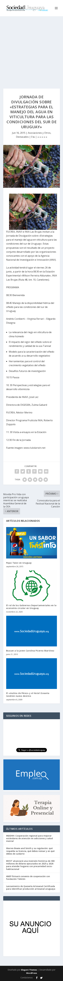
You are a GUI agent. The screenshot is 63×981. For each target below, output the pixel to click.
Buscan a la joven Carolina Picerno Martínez (30, 650)
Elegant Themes (29, 969)
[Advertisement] (31, 49)
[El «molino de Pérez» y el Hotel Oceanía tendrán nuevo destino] (31, 673)
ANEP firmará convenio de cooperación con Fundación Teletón (28, 877)
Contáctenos (27, 977)
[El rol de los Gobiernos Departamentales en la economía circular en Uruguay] (31, 585)
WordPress (31, 973)
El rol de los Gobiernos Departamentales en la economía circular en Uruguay (31, 606)
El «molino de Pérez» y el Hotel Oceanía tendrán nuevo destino (27, 694)
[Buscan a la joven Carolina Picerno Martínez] (31, 631)
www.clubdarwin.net (34, 447)
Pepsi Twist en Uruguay (19, 562)
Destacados (22, 136)
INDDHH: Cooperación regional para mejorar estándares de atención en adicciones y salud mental (29, 838)
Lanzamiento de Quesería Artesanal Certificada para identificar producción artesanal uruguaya (30, 887)
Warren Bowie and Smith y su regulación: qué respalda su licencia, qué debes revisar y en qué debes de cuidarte (30, 851)
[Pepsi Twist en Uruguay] (31, 543)
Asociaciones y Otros (39, 132)
